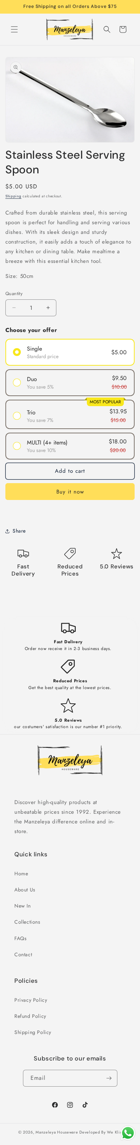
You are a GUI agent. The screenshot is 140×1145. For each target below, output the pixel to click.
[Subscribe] (109, 1078)
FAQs (20, 938)
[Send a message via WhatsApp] (128, 1133)
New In (22, 905)
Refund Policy (30, 1016)
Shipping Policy (32, 1032)
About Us (25, 889)
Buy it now (70, 492)
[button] (14, 29)
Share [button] (19, 530)
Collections (27, 921)
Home (21, 873)
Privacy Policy (30, 1000)
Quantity (14, 293)
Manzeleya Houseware (57, 1132)
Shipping (13, 196)
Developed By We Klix (100, 1132)
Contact (23, 954)
